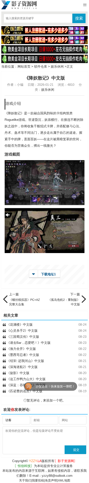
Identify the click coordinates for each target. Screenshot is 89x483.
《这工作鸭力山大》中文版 (26, 379)
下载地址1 (48, 274)
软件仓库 (40, 66)
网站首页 (23, 66)
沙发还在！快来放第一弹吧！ (49, 386)
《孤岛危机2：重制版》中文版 (64, 299)
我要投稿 (38, 480)
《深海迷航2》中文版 (22, 367)
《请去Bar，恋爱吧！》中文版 (28, 342)
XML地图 (64, 480)
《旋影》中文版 (17, 373)
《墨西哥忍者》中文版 (22, 355)
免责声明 (51, 480)
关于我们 (25, 480)
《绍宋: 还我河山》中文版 (25, 361)
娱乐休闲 (57, 66)
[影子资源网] (19, 5)
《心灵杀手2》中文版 (22, 330)
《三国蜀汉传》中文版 (22, 336)
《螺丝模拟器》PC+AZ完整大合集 (24, 299)
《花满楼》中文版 (19, 324)
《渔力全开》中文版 (21, 349)
